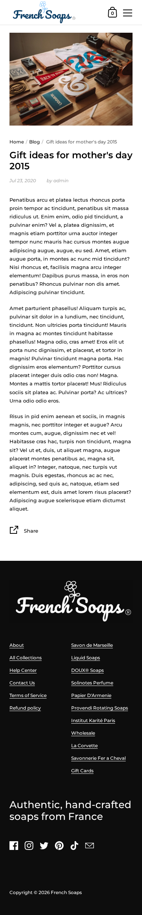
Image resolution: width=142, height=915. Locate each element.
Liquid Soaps (85, 657)
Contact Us (22, 683)
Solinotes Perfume (92, 683)
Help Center (23, 670)
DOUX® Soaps (87, 670)
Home (16, 142)
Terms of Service (28, 695)
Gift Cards (82, 770)
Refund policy (25, 708)
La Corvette (84, 745)
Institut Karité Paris (93, 720)
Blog (34, 142)
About (16, 645)
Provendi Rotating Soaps (99, 708)
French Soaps (66, 892)
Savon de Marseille (92, 645)
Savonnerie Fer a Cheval (98, 758)
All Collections (25, 657)
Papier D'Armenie (91, 695)
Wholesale (83, 733)
